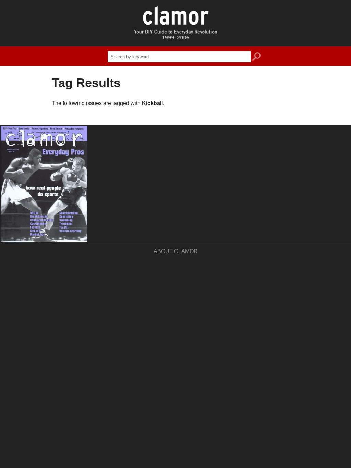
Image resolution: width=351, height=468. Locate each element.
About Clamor (176, 251)
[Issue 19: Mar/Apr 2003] (44, 184)
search (256, 57)
